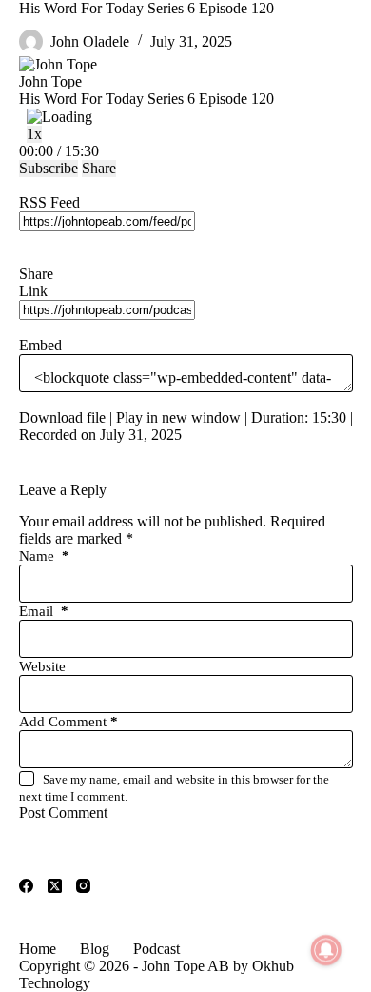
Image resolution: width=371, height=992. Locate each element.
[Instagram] (83, 886)
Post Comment (63, 812)
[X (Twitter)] (55, 886)
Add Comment (68, 721)
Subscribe (48, 168)
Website (42, 666)
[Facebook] (26, 886)
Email (43, 611)
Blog (94, 949)
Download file (62, 417)
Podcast (156, 949)
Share (99, 168)
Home (37, 949)
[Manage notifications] (326, 950)
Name (44, 556)
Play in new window (178, 417)
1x (34, 134)
